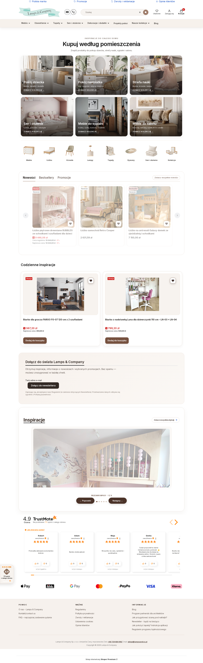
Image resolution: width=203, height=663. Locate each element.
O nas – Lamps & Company (31, 609)
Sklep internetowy (101, 659)
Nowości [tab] (29, 177)
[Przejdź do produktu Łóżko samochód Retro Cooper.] (101, 207)
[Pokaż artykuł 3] (101, 501)
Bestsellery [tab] (46, 177)
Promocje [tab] (64, 177)
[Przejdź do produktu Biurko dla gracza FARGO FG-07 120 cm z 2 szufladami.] (60, 294)
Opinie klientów (167, 1)
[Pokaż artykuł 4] (104, 501)
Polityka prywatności (84, 613)
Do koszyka (35, 340)
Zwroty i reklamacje (124, 1)
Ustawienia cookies (84, 621)
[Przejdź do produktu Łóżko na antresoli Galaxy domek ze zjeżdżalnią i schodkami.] (150, 207)
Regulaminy (80, 609)
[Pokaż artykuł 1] (96, 501)
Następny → (118, 501)
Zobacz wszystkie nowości (166, 177)
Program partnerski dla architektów (148, 613)
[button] (145, 12)
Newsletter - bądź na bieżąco (145, 621)
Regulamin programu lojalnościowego (149, 629)
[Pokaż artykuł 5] (106, 501)
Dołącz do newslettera (43, 385)
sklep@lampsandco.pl (137, 642)
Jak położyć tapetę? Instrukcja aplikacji (150, 625)
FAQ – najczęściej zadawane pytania (35, 617)
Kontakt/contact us (27, 613)
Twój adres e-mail (33, 380)
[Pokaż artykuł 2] (99, 501)
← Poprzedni (85, 501)
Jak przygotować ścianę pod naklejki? (149, 617)
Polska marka (39, 1)
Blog (134, 609)
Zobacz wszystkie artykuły (164, 420)
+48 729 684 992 (115, 642)
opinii (55, 522)
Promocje (82, 1)
